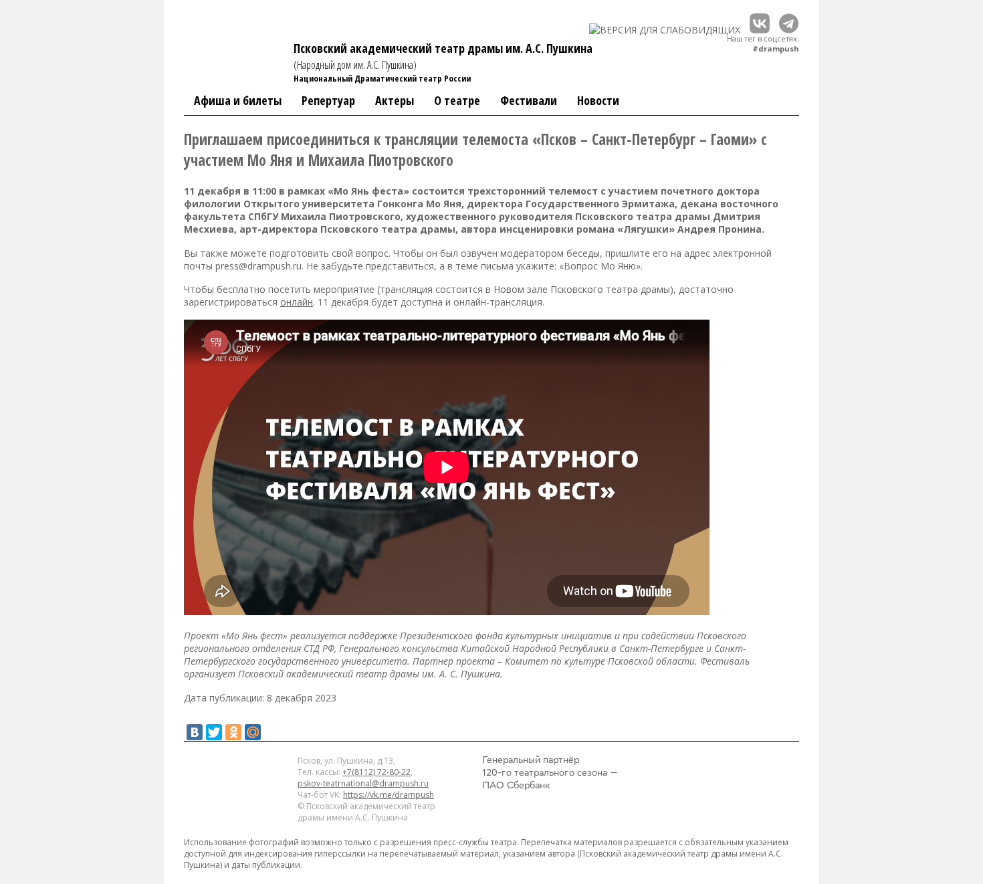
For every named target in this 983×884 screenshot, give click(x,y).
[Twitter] (214, 732)
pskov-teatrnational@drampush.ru (363, 783)
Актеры (394, 100)
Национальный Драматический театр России (382, 78)
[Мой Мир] (253, 732)
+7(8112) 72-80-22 (376, 772)
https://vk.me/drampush (388, 794)
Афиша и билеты (238, 100)
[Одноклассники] (233, 732)
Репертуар (328, 100)
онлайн (296, 302)
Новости (598, 100)
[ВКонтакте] (195, 732)
